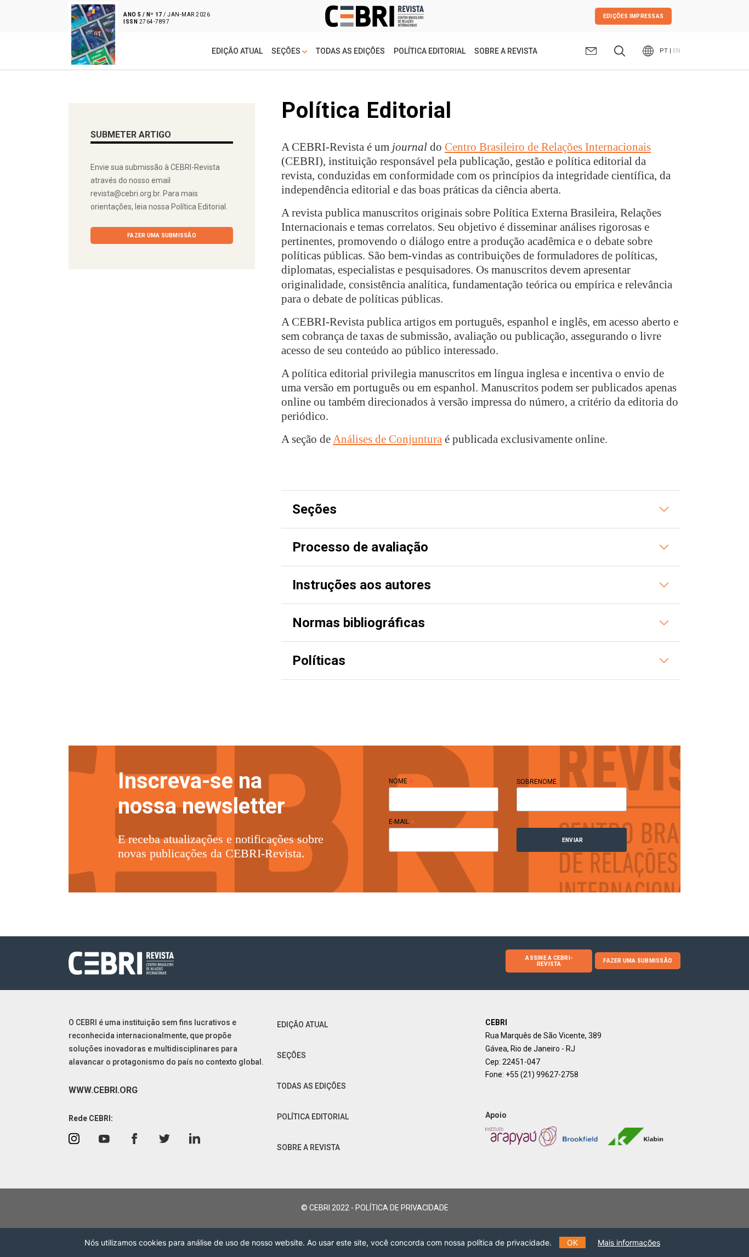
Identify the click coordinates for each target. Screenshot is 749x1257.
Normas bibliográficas (358, 622)
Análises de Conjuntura (387, 439)
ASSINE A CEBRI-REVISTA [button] (548, 961)
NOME (401, 781)
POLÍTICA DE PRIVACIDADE (402, 1207)
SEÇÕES (291, 1055)
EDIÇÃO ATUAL (237, 51)
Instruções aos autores (361, 585)
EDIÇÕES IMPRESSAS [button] (633, 16)
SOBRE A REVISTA (505, 51)
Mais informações (629, 1242)
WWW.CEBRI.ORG (103, 1090)
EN (676, 50)
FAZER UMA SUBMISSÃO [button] (161, 235)
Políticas (318, 660)
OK (572, 1242)
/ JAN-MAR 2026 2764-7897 (166, 18)
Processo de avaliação (360, 547)
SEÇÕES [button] (286, 51)
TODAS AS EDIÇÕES (350, 51)
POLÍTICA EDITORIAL (430, 51)
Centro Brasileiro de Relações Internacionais (548, 146)
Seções (314, 509)
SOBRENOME (537, 782)
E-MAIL (402, 821)
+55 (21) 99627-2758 (542, 1074)
